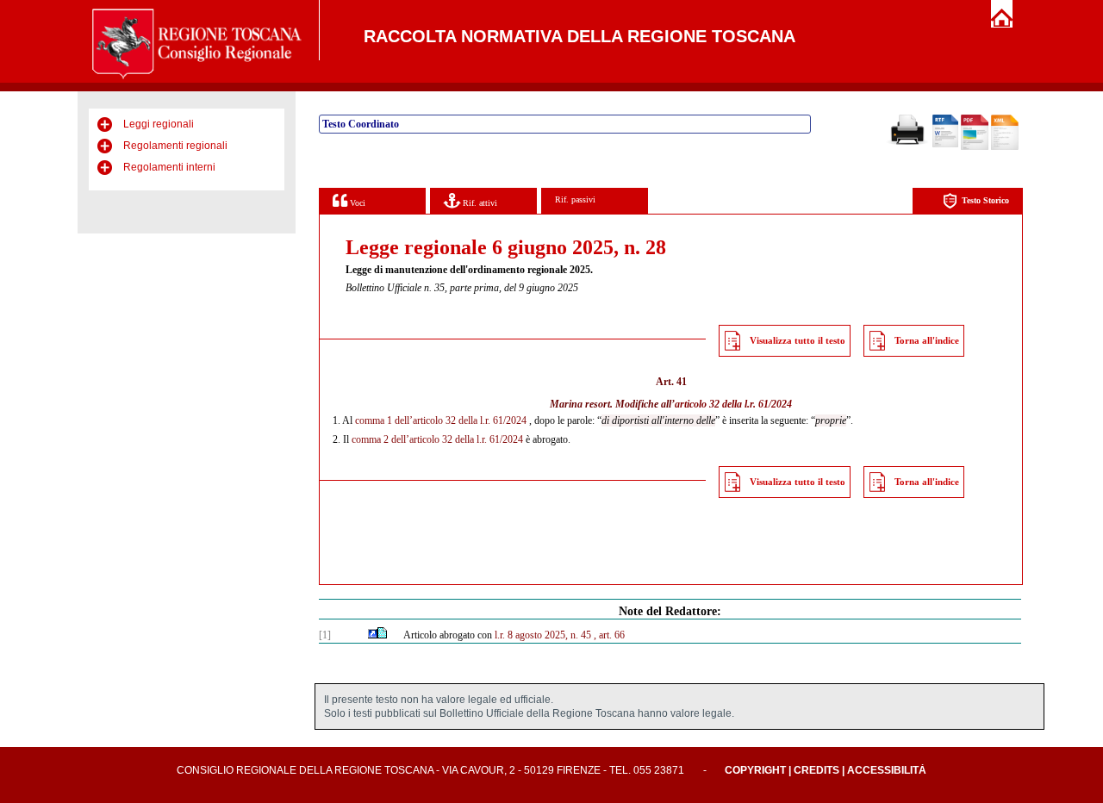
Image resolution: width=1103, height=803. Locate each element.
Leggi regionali (158, 124)
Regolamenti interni (169, 167)
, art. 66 (609, 635)
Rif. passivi (575, 199)
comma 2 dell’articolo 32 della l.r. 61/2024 (437, 439)
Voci (356, 203)
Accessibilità (886, 770)
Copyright (755, 770)
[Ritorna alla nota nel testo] (372, 635)
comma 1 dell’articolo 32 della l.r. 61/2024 (441, 420)
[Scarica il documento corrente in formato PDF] (974, 146)
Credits (816, 770)
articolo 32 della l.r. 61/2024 (733, 404)
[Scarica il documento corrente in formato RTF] (945, 144)
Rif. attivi (478, 203)
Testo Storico (985, 200)
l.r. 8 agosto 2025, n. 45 (543, 635)
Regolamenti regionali (175, 146)
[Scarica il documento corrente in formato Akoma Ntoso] (1005, 146)
